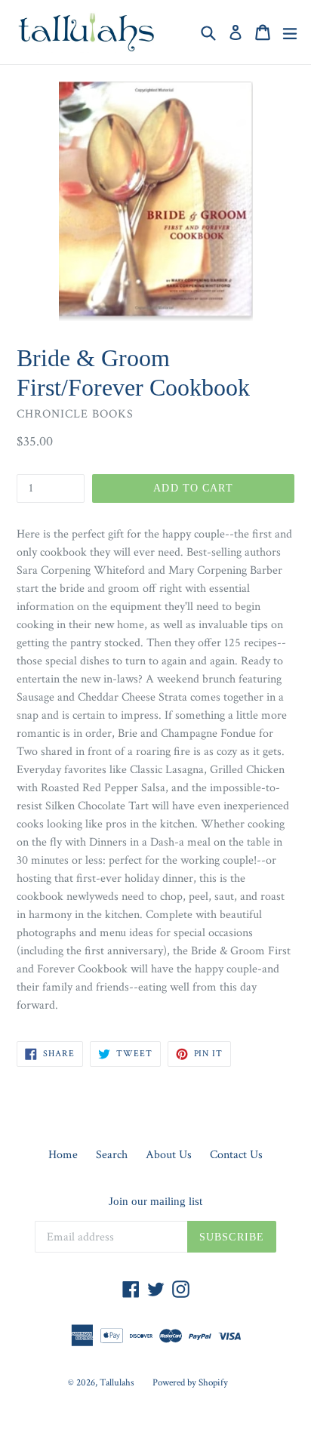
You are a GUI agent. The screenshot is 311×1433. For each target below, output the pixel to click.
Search (112, 1155)
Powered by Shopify (190, 1382)
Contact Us (236, 1155)
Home (63, 1155)
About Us (169, 1155)
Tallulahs (117, 1382)
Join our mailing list (155, 1201)
